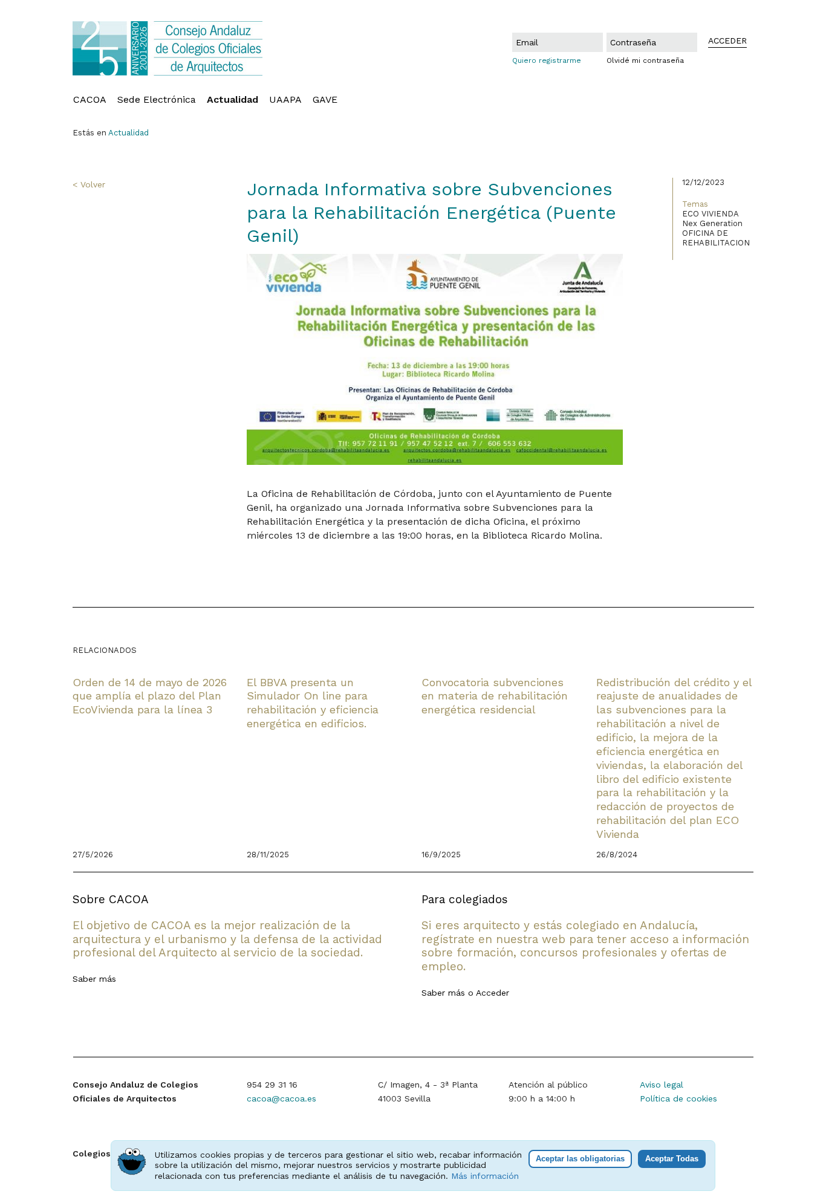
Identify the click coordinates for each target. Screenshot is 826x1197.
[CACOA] (195, 48)
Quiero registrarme (546, 60)
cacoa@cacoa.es (281, 1098)
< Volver (89, 184)
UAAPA (285, 100)
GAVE (325, 100)
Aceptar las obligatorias (580, 1158)
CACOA (89, 100)
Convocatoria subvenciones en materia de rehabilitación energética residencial (494, 696)
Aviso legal (661, 1084)
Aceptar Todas (671, 1158)
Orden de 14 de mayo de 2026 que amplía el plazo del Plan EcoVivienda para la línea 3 (150, 696)
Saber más (94, 979)
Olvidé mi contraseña (645, 60)
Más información (485, 1176)
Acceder (492, 992)
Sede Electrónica (156, 100)
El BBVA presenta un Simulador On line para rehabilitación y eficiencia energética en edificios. (313, 703)
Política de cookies (678, 1098)
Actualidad (232, 100)
